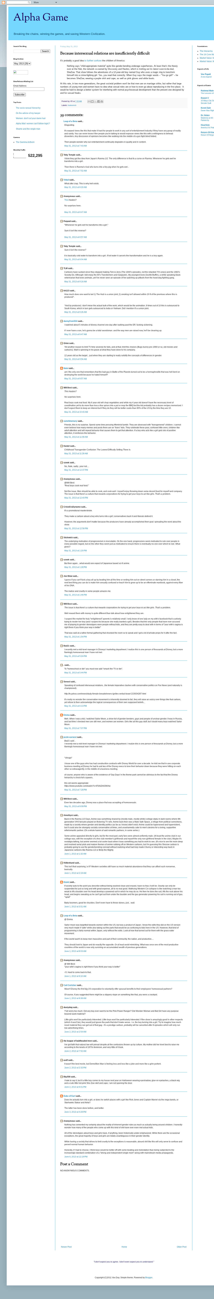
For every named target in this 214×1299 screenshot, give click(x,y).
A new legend (206, 77)
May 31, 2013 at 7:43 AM (75, 146)
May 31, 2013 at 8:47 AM (75, 212)
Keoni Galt (206, 108)
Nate (66, 368)
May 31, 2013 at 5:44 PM (75, 672)
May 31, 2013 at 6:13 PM (75, 706)
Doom (66, 882)
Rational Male (207, 91)
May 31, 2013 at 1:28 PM (75, 567)
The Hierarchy (206, 51)
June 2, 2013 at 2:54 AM (75, 1032)
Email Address (19, 86)
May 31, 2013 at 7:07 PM (75, 728)
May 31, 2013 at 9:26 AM (75, 312)
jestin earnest (70, 737)
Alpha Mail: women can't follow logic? (33, 123)
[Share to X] (95, 101)
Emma (67, 715)
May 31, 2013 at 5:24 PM (75, 656)
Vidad (66, 180)
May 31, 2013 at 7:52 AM (75, 171)
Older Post (181, 1247)
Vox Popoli (206, 74)
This (66, 200)
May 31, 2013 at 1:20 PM (75, 550)
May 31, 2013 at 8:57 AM (75, 237)
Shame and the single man (28, 129)
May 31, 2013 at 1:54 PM (75, 637)
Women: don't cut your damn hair (31, 118)
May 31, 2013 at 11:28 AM (76, 453)
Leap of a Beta (70, 121)
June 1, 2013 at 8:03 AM (75, 951)
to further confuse (92, 60)
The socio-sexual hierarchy (28, 108)
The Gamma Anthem (25, 142)
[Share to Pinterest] (101, 101)
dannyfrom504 (70, 321)
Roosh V (205, 98)
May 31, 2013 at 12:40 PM (76, 498)
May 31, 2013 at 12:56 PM (76, 528)
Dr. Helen (205, 115)
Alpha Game (40, 18)
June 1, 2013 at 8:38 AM (75, 998)
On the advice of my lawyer (28, 113)
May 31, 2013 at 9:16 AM (75, 281)
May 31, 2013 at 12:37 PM (76, 470)
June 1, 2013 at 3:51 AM (75, 906)
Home (124, 1247)
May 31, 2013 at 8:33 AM (75, 187)
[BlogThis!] (92, 101)
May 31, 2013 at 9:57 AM (75, 378)
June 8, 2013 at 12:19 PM (75, 1157)
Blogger (148, 1277)
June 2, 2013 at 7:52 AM (75, 1051)
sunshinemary (70, 421)
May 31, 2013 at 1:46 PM (75, 595)
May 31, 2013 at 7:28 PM (75, 790)
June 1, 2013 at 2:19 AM (75, 873)
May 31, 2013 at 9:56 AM (75, 359)
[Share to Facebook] (98, 101)
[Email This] (89, 101)
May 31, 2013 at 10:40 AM (76, 412)
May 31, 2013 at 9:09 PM (75, 806)
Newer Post (66, 1247)
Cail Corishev (70, 985)
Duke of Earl (69, 1096)
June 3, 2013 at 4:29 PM (75, 1112)
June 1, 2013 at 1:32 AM (75, 854)
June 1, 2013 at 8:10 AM (75, 976)
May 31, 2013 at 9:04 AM (75, 259)
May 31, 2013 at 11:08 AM (76, 437)
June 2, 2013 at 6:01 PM (75, 1087)
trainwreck (72, 105)
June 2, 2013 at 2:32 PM (75, 1068)
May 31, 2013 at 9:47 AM (75, 334)
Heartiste (205, 125)
